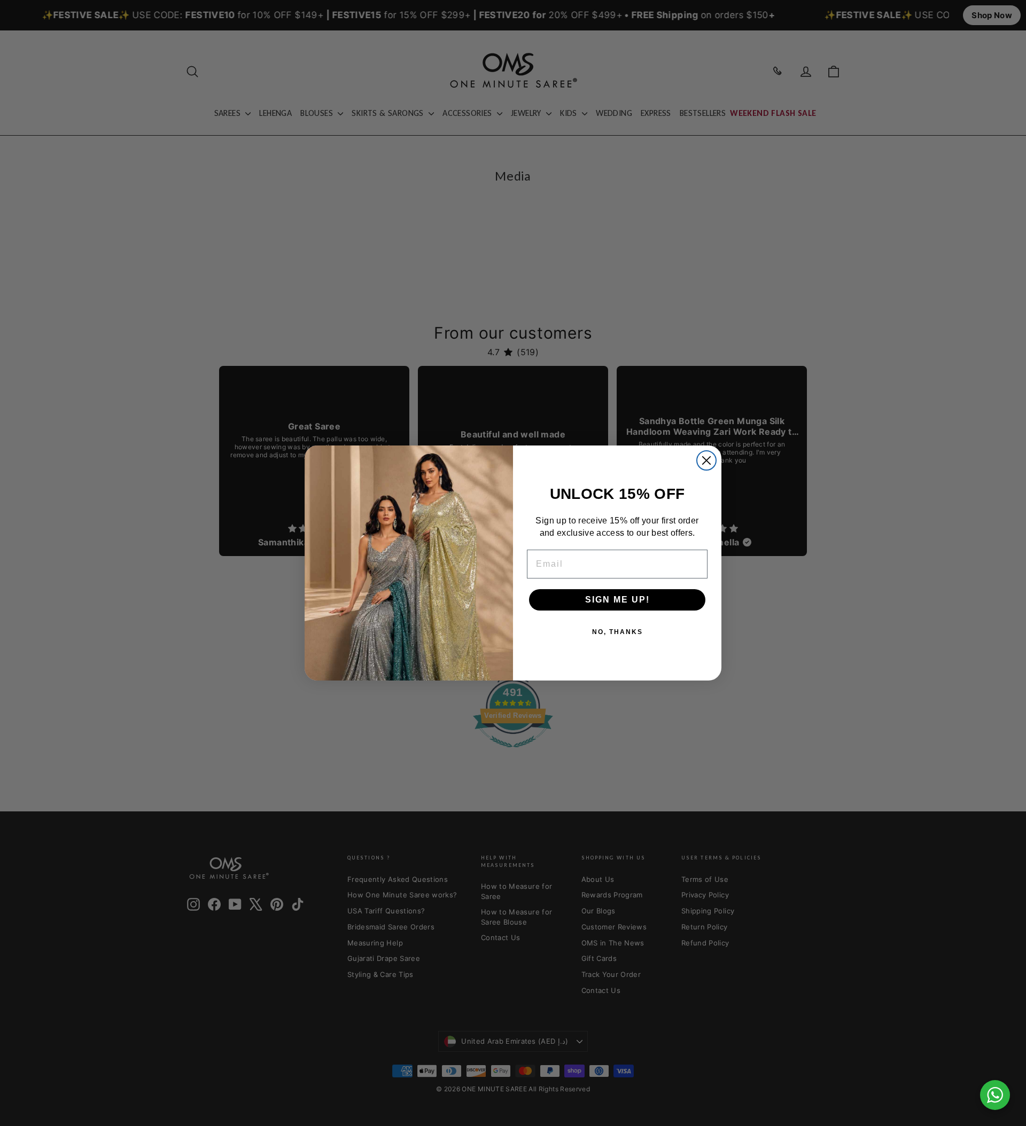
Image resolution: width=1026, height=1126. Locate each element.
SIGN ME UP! (617, 599)
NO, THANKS (617, 632)
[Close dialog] (706, 460)
